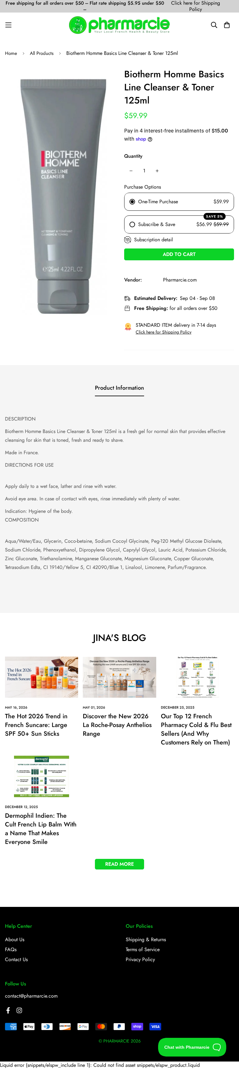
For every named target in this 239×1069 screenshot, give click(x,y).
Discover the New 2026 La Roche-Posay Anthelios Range (117, 725)
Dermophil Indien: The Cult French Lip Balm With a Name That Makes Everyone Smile (41, 828)
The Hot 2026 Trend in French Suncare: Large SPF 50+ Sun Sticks (36, 725)
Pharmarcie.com (180, 279)
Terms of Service (143, 949)
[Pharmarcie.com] (119, 25)
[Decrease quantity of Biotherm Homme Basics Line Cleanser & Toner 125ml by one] (131, 171)
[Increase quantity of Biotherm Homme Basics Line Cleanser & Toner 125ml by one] (157, 171)
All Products (42, 53)
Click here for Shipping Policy (195, 6)
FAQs (10, 949)
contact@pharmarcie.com (31, 995)
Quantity (133, 156)
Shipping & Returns (146, 939)
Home (11, 53)
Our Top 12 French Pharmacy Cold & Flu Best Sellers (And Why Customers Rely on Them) (196, 729)
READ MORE (119, 864)
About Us (14, 939)
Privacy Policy (140, 959)
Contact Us (16, 959)
